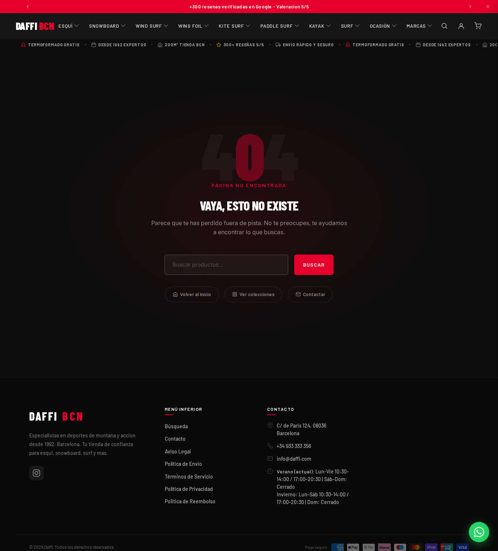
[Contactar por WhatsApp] (479, 532)
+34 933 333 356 (294, 446)
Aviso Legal (178, 451)
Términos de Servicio (189, 476)
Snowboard (104, 26)
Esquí (65, 26)
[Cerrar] (487, 7)
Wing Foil (190, 26)
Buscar (313, 264)
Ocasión (380, 26)
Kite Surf (231, 26)
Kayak (316, 26)
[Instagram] (36, 473)
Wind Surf (149, 26)
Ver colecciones (257, 294)
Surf (347, 26)
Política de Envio (183, 464)
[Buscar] (444, 26)
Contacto (175, 439)
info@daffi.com (294, 459)
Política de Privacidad (189, 489)
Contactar (314, 294)
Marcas (416, 26)
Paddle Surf (276, 26)
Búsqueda (176, 426)
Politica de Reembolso (190, 501)
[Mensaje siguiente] (470, 7)
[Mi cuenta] (461, 26)
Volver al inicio (195, 294)
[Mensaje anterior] (27, 7)
